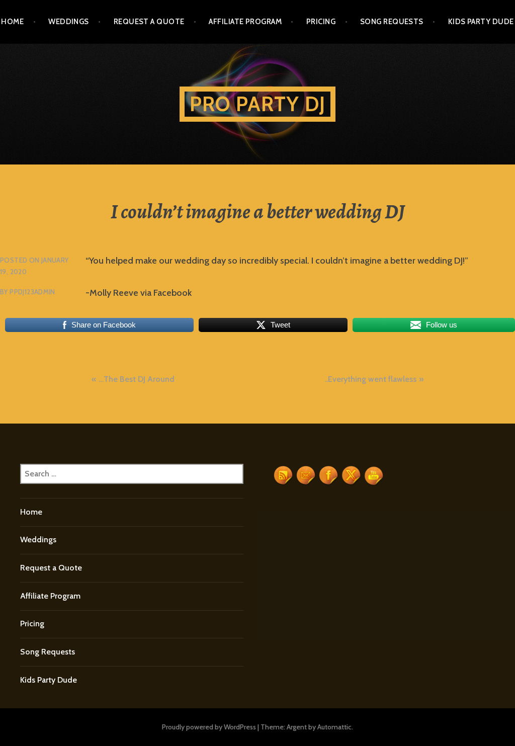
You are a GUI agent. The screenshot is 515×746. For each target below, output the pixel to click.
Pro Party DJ (257, 104)
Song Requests (391, 21)
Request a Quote (149, 21)
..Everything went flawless (370, 379)
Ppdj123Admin (32, 292)
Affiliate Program (245, 21)
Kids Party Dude (481, 21)
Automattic (334, 726)
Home (12, 21)
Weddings (68, 21)
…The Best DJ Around (137, 379)
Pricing (320, 21)
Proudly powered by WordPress (209, 726)
